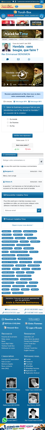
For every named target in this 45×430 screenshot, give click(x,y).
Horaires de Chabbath (31, 341)
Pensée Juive (8, 272)
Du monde (13, 119)
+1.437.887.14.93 (32, 313)
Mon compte (7, 2)
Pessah (20, 272)
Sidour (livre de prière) (31, 339)
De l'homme (14, 123)
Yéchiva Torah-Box (8, 346)
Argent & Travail (30, 231)
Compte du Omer (23, 245)
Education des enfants (19, 252)
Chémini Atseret (8, 245)
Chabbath (20, 238)
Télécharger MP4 (21, 102)
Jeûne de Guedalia (8, 258)
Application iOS (30, 371)
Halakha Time (13, 39)
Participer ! (38, 6)
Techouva (6, 286)
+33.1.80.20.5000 (32, 309)
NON (29, 149)
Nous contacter (12, 309)
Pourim (30, 272)
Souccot (33, 282)
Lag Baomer (20, 265)
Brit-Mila (28, 234)
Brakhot (18, 234)
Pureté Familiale (8, 276)
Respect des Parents (10, 279)
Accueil (4, 39)
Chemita (24, 241)
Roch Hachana (19, 15)
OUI (17, 149)
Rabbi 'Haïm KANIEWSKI (34, 390)
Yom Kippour (18, 293)
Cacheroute (7, 238)
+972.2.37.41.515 (10, 313)
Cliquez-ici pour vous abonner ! (22, 225)
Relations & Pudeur (24, 276)
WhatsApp (29, 366)
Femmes (34, 252)
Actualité (17, 231)
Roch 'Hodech (26, 279)
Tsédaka (25, 289)
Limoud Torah (33, 265)
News (3, 341)
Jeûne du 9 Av (25, 262)
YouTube (29, 364)
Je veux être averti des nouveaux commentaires (20, 166)
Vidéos (27, 15)
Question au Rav (35, 15)
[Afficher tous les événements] (13, 1)
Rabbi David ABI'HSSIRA (11, 405)
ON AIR (11, 15)
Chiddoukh (35, 241)
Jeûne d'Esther (23, 255)
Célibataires (28, 248)
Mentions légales (7, 364)
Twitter (28, 359)
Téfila (35, 289)
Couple (18, 248)
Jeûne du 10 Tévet (25, 258)
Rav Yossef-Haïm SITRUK (33, 420)
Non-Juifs (36, 269)
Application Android (32, 373)
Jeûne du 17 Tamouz (9, 262)
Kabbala (37, 262)
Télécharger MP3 (36, 102)
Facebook (29, 362)
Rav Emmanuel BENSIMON (16, 54)
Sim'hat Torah (22, 282)
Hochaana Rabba (8, 255)
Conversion (7, 248)
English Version (29, 350)
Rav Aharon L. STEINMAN (11, 390)
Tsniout (15, 289)
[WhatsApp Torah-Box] (42, 2)
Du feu (12, 126)
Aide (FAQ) (5, 368)
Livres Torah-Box (29, 344)
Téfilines (6, 293)
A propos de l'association (10, 359)
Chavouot (32, 238)
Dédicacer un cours (8, 348)
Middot (16, 269)
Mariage (6, 269)
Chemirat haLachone (9, 241)
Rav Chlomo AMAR (33, 405)
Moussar (25, 269)
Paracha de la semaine (9, 337)
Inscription (27, 346)
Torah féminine (18, 286)
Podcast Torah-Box (30, 348)
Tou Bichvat (31, 286)
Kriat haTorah (7, 265)
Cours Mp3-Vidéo (7, 344)
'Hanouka (6, 231)
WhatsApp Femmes (32, 368)
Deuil (5, 252)
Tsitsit (5, 289)
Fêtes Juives (6, 339)
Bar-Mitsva (6, 234)
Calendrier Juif (29, 337)
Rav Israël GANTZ (11, 420)
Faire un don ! (6, 362)
